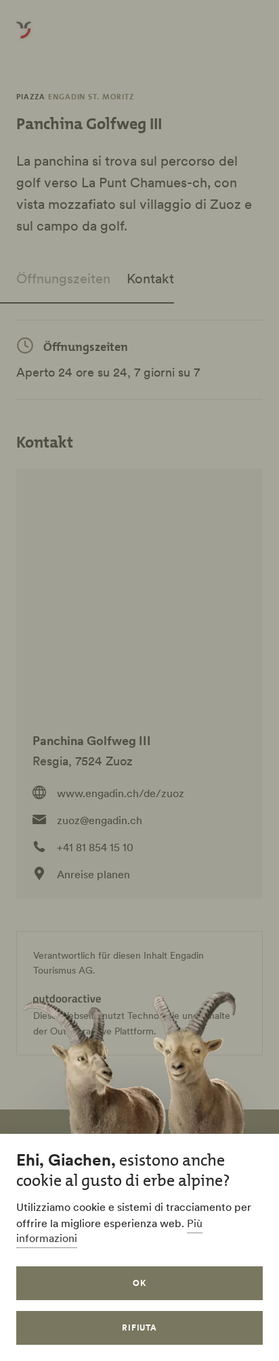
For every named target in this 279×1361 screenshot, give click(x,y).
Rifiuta (140, 1327)
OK (139, 1283)
